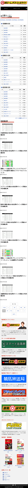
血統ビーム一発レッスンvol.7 (19, 451)
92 (11, 310)
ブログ (5, 477)
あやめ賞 (5, 109)
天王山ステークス (7, 113)
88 (21, 307)
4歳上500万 (6, 39)
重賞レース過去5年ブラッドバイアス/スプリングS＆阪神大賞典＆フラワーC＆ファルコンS (14, 170)
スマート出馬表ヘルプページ (21, 118)
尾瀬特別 (5, 47)
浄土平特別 (6, 45)
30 (14, 307)
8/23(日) (9, 20)
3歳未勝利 (6, 28)
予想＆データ (6, 479)
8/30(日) (21, 20)
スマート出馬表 (7, 476)
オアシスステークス (8, 81)
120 (18, 310)
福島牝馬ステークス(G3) (8, 50)
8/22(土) (3, 20)
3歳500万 (5, 70)
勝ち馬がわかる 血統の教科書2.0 (19, 466)
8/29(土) (15, 20)
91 (7, 310)
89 (24, 307)
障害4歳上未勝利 (7, 34)
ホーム (6, 8)
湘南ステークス (7, 79)
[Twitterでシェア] (13, 485)
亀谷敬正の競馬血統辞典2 (8, 451)
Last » (14, 314)
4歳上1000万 (6, 75)
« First (4, 307)
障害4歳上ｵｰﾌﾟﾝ (7, 36)
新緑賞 (5, 77)
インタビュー (6, 474)
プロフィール (16, 8)
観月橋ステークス (7, 111)
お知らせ (6, 472)
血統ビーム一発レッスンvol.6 (8, 466)
